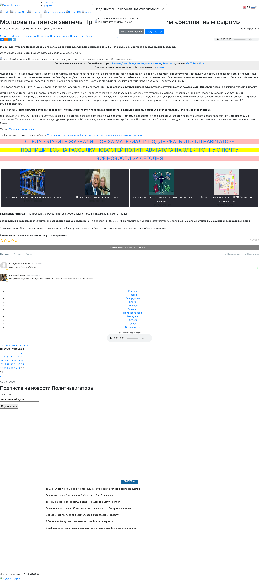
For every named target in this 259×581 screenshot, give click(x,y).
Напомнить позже (131, 31)
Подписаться (154, 31)
